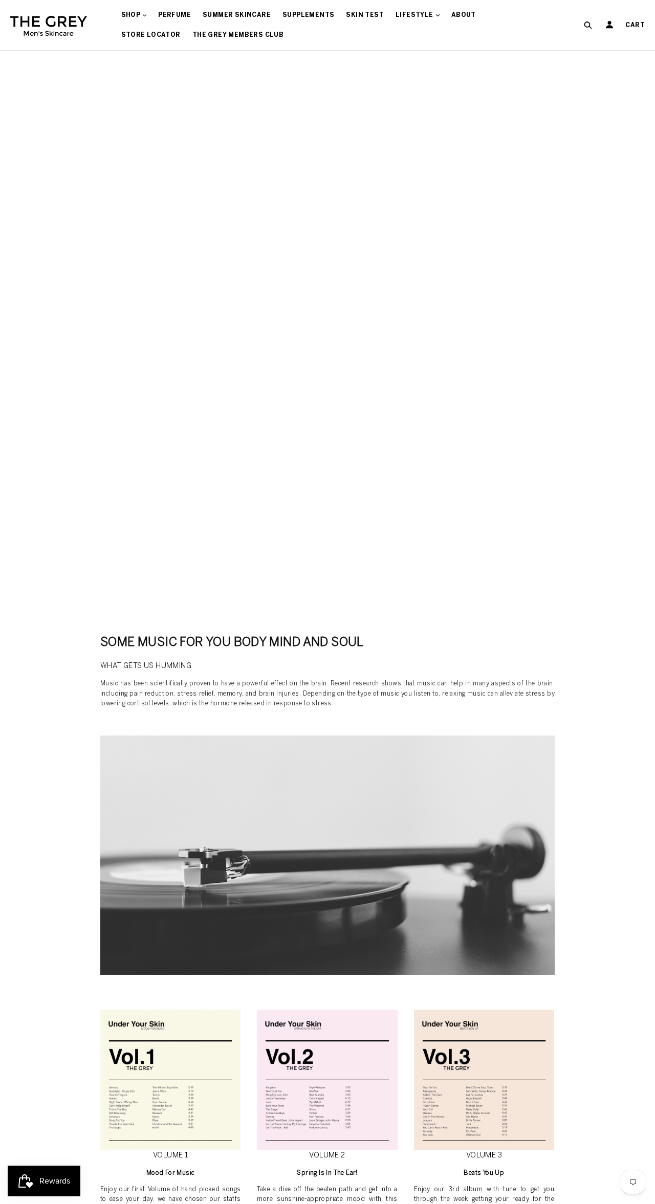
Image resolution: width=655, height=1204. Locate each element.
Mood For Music (170, 1172)
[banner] (48, 25)
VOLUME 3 (484, 1155)
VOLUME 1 (170, 1155)
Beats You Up (484, 1172)
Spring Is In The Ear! (327, 1172)
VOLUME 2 (327, 1155)
